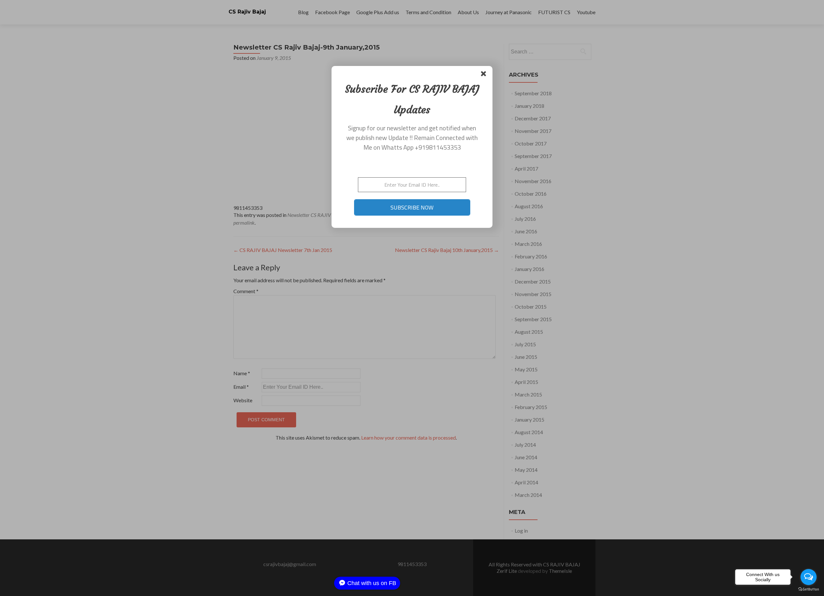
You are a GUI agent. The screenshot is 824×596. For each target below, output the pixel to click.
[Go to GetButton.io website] (808, 589)
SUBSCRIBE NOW (412, 207)
